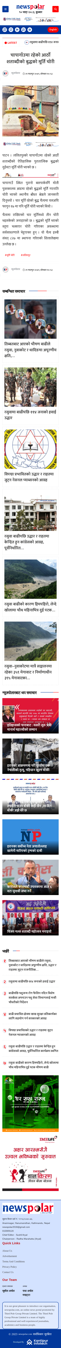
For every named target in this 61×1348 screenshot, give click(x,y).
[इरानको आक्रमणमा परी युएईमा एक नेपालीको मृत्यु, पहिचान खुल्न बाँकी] (30, 756)
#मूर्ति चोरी (10, 255)
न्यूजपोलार (15, 73)
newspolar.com (25, 1334)
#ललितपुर (25, 255)
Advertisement (9, 1256)
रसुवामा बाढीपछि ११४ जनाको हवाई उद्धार (24, 42)
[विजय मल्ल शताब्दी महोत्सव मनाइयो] (30, 917)
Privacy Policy (9, 1266)
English (53, 30)
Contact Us (7, 1272)
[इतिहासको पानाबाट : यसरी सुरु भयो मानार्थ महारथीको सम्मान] (30, 716)
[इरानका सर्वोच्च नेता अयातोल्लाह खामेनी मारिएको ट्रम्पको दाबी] (30, 837)
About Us (7, 1250)
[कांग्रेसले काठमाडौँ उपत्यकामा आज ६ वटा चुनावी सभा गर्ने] (30, 877)
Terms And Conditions (13, 1261)
